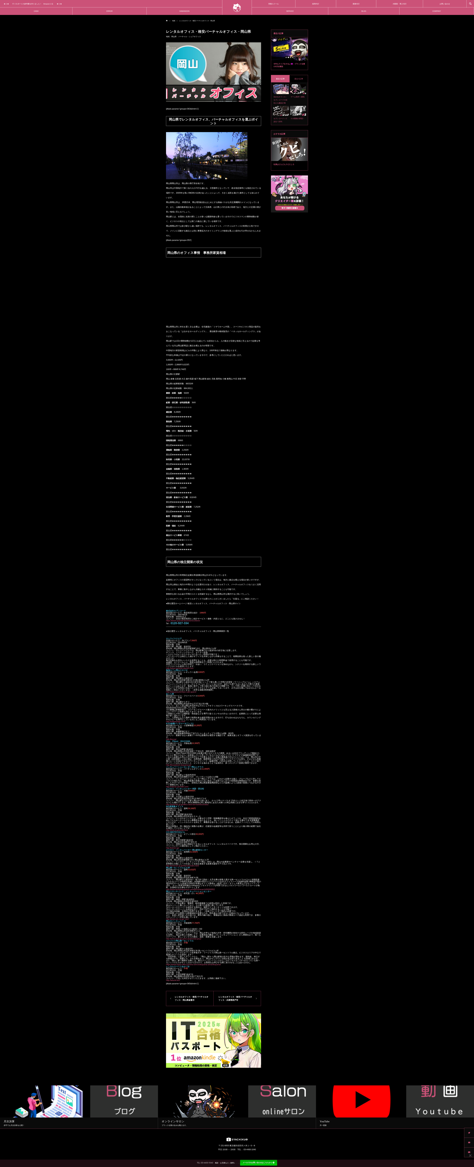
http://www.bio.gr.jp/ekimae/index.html (182, 866)
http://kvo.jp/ (171, 739)
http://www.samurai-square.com (179, 668)
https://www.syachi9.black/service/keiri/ (183, 621)
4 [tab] (293, 57)
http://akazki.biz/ (173, 980)
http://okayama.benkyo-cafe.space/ (181, 692)
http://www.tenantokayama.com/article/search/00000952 (190, 889)
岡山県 (174, 37)
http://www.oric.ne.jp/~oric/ (177, 919)
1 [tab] (286, 57)
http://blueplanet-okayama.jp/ (178, 765)
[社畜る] (237, 7)
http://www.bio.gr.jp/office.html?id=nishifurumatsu (187, 804)
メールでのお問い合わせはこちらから (257, 1162)
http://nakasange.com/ (175, 721)
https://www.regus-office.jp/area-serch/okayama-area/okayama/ (193, 964)
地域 (167, 37)
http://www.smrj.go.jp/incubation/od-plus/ (183, 939)
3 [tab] (290, 57)
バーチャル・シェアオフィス (189, 37)
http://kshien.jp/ (172, 848)
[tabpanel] (289, 53)
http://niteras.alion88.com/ (177, 787)
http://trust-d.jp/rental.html (177, 830)
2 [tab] (288, 57)
